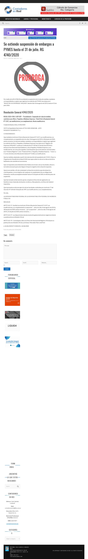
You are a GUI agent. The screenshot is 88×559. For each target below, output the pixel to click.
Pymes (12, 235)
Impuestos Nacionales (12, 19)
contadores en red (65, 550)
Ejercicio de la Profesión (63, 19)
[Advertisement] (12, 377)
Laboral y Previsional (31, 19)
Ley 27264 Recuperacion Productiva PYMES (42, 38)
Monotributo (46, 19)
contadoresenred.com (12, 523)
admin (17, 58)
